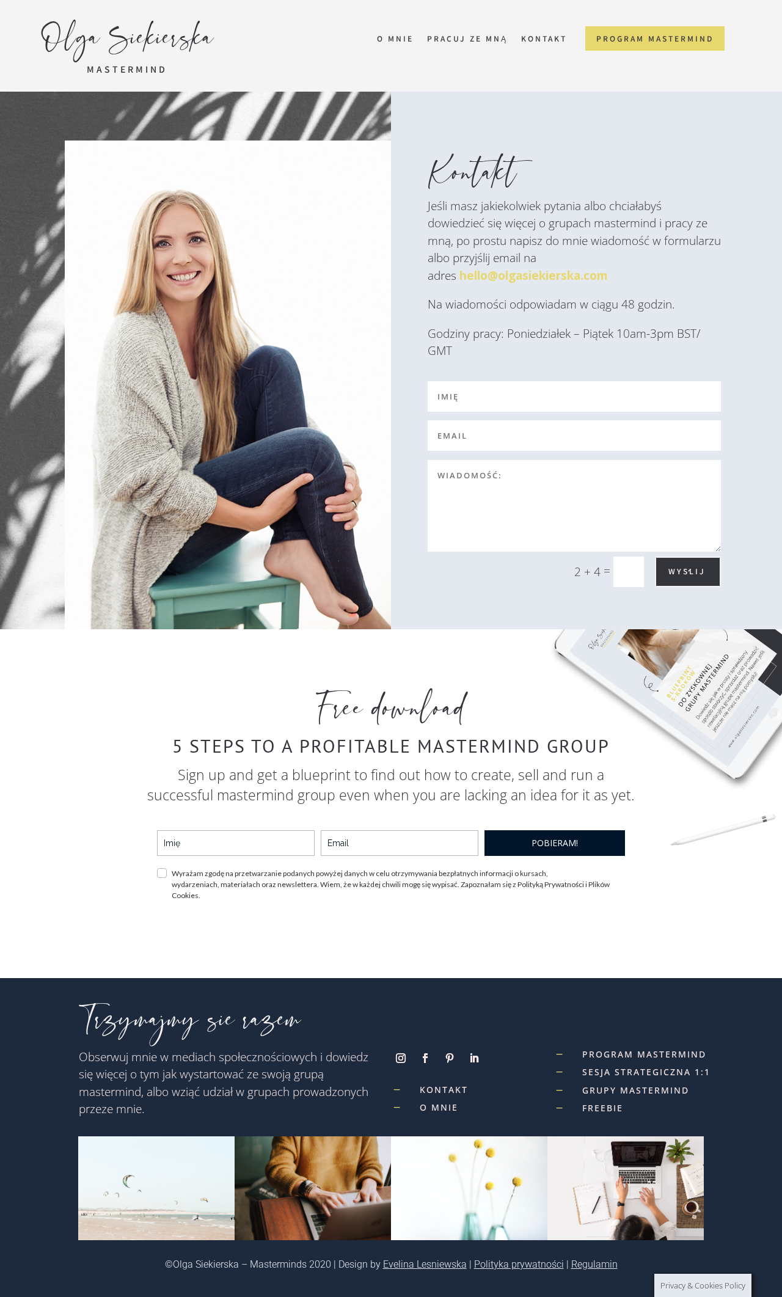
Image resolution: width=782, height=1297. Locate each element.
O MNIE (395, 38)
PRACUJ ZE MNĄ (467, 38)
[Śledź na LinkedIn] (474, 1058)
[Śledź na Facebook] (425, 1058)
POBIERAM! (555, 843)
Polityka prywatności (519, 1264)
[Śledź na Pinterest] (449, 1058)
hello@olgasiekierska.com (533, 275)
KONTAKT (544, 38)
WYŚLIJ (687, 571)
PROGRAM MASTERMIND (655, 38)
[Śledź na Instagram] (401, 1058)
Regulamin (594, 1264)
